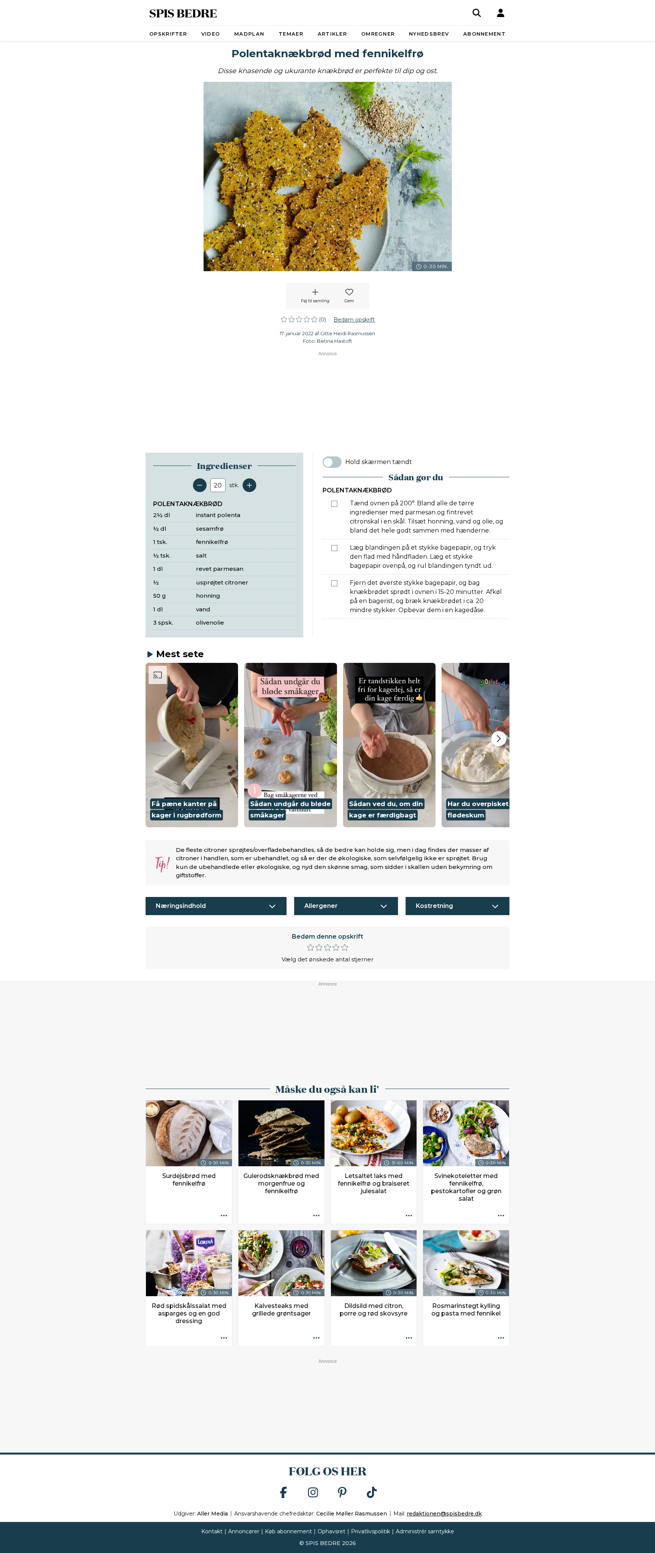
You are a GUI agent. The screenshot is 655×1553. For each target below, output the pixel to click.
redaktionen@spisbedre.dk (444, 1513)
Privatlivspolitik (370, 1531)
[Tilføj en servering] (249, 485)
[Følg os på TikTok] (372, 1493)
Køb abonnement (288, 1531)
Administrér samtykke (425, 1531)
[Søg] (477, 13)
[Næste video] (498, 738)
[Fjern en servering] (200, 485)
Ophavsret (331, 1531)
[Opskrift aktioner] (224, 1216)
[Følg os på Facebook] (283, 1493)
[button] (192, 745)
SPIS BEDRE (183, 13)
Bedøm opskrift (354, 319)
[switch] (332, 462)
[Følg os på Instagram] (313, 1493)
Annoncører (243, 1531)
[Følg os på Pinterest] (342, 1493)
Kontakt (212, 1531)
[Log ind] (500, 13)
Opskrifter (168, 34)
